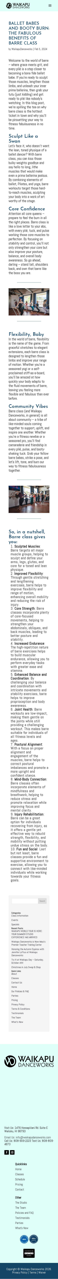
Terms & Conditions (20, 1008)
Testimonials (17, 1013)
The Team (16, 1017)
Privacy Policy (17, 1004)
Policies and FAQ (24, 1213)
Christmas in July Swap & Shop (26, 967)
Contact (19, 1189)
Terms (32, 1272)
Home (14, 987)
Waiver (42, 1272)
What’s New (21, 1228)
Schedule (20, 1179)
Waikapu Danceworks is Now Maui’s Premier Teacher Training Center (28, 943)
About (14, 973)
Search (42, 901)
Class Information (19, 915)
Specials (15, 924)
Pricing (14, 1000)
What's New (17, 1022)
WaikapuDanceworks (22, 49)
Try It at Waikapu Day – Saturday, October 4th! (27, 961)
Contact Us (16, 982)
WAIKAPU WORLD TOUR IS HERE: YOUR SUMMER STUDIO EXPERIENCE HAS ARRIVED (26, 934)
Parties (14, 995)
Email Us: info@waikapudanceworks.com (27, 1137)
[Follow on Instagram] (12, 1152)
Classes (15, 978)
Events (14, 920)
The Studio (21, 1202)
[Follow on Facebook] (6, 1152)
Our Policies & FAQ (20, 991)
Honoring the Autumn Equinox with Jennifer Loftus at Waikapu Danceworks (27, 952)
